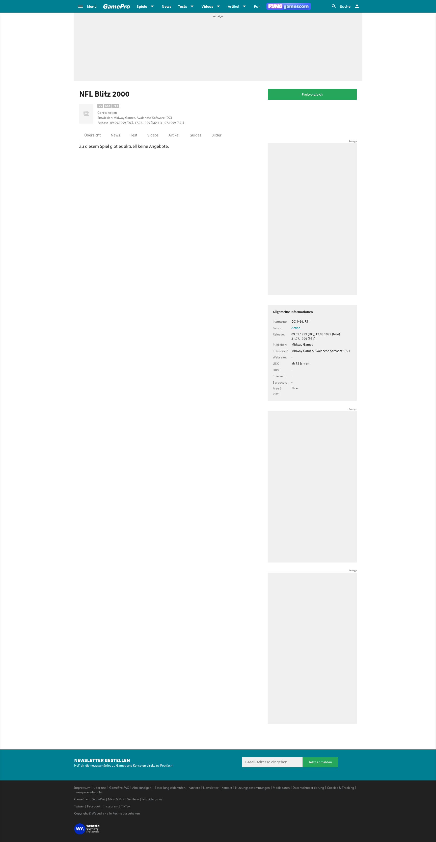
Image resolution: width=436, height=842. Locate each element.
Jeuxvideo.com (152, 799)
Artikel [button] (233, 6)
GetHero (133, 799)
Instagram (110, 806)
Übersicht (92, 135)
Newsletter (211, 787)
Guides (195, 135)
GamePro (98, 799)
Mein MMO (116, 799)
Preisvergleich (312, 94)
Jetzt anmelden (320, 762)
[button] (87, 6)
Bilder (216, 135)
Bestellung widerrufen (169, 787)
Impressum (82, 787)
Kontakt (227, 787)
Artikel (174, 135)
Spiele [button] (142, 6)
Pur (257, 6)
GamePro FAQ (119, 787)
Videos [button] (207, 6)
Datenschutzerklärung (308, 787)
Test (133, 135)
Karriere (194, 787)
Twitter (79, 806)
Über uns (99, 787)
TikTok (125, 806)
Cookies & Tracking (340, 787)
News (166, 6)
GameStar (81, 799)
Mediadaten (281, 787)
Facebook (93, 806)
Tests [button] (182, 6)
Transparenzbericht (88, 792)
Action (295, 328)
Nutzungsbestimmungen (252, 787)
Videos (152, 135)
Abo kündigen (141, 787)
